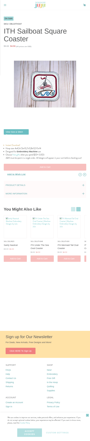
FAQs (8, 370)
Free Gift (51, 378)
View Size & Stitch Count (14, 133)
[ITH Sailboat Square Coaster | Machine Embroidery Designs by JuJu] (50, 121)
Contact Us (11, 378)
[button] (84, 5)
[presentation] (78, 209)
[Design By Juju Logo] (40, 5)
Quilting (50, 386)
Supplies (51, 390)
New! (49, 370)
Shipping (10, 382)
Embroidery (52, 374)
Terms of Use (53, 406)
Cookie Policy (25, 422)
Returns (9, 386)
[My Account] (80, 5)
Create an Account (14, 402)
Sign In (9, 406)
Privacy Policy (53, 402)
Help (8, 374)
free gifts (16, 154)
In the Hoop (52, 382)
